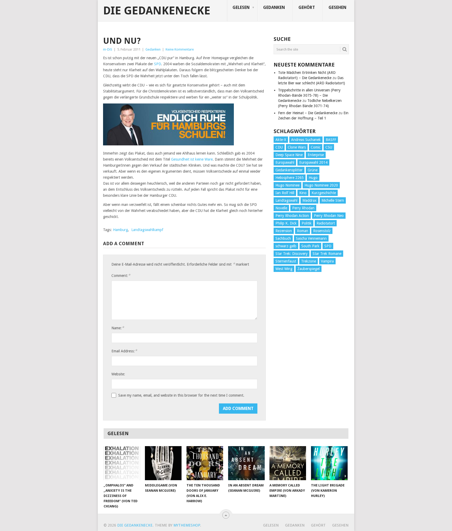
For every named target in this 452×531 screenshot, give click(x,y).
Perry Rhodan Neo (329, 216)
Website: (118, 374)
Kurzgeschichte (324, 193)
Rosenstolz (322, 231)
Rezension (283, 231)
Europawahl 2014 (313, 162)
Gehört (306, 7)
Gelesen (241, 7)
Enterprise (316, 155)
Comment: (120, 275)
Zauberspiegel (308, 269)
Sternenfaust (285, 261)
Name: (117, 327)
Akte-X (280, 140)
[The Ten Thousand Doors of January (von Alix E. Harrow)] (205, 463)
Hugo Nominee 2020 (321, 185)
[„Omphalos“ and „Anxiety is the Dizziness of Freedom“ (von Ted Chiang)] (122, 463)
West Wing (283, 269)
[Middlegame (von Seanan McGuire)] (163, 463)
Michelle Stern (332, 200)
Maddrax (309, 200)
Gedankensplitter (289, 170)
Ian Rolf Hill (284, 193)
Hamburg (120, 230)
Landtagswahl (286, 200)
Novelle (281, 208)
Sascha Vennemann (311, 238)
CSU (328, 147)
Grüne (313, 170)
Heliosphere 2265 (289, 178)
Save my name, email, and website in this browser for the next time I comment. (181, 395)
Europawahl (284, 162)
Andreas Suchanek (306, 140)
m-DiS (107, 49)
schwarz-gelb (285, 246)
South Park (310, 246)
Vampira (327, 261)
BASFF (331, 140)
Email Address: (124, 350)
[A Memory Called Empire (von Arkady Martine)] (287, 463)
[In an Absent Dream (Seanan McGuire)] (246, 463)
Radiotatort (326, 223)
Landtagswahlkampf (147, 230)
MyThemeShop (186, 525)
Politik (307, 223)
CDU (279, 147)
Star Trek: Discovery (291, 253)
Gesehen (337, 7)
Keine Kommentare (180, 49)
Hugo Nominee (287, 185)
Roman (302, 231)
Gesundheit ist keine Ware (192, 159)
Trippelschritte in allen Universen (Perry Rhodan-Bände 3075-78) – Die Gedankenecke (309, 95)
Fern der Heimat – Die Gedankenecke (307, 113)
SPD (157, 64)
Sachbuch (283, 238)
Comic (315, 147)
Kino (303, 193)
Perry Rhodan (303, 208)
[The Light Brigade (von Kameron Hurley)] (329, 463)
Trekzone (308, 261)
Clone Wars (297, 147)
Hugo (313, 178)
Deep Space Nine (289, 155)
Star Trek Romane (327, 253)
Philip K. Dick (286, 223)
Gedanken (274, 7)
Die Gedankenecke (156, 10)
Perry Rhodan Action (292, 216)
